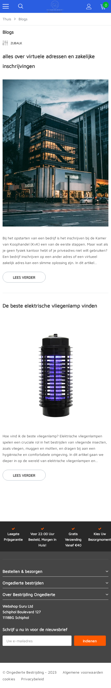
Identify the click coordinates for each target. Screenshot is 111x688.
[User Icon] (89, 6)
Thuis (7, 19)
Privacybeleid (32, 679)
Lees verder (24, 277)
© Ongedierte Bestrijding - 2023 (30, 672)
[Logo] (55, 6)
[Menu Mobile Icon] (6, 6)
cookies (9, 679)
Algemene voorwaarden (83, 672)
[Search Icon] (20, 6)
